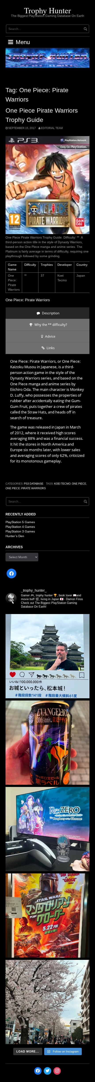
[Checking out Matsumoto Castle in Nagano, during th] (47, 656)
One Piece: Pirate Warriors (26, 488)
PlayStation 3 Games (20, 531)
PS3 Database (33, 483)
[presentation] (47, 313)
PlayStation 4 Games (20, 526)
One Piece (79, 483)
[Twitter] (47, 1071)
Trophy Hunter (47, 10)
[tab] (47, 313)
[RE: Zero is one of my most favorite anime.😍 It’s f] (47, 829)
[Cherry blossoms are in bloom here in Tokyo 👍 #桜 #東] (47, 1002)
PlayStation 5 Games (20, 522)
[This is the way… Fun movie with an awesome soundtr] (47, 915)
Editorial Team (52, 128)
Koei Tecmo (62, 483)
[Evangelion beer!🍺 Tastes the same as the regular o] (47, 742)
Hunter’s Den (15, 536)
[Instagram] (57, 1071)
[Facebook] (11, 573)
